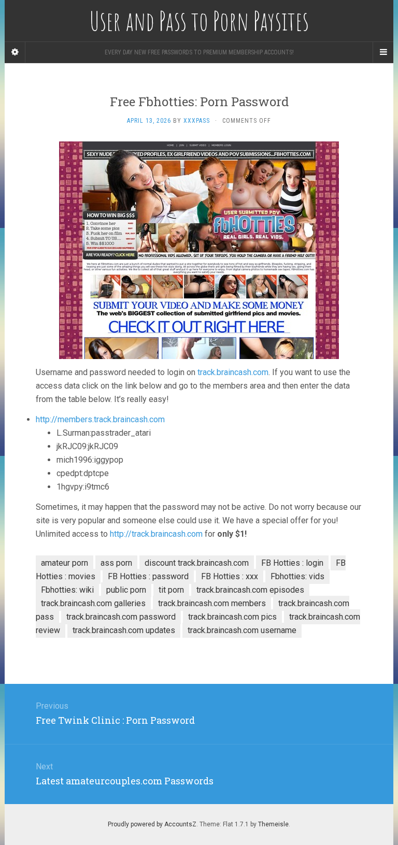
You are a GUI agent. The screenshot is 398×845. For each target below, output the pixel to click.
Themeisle (273, 824)
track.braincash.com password (121, 617)
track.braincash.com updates (124, 630)
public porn (126, 590)
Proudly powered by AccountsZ (152, 824)
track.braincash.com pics (232, 617)
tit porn (171, 590)
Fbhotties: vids (297, 576)
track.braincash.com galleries (93, 603)
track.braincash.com (232, 372)
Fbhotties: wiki (67, 590)
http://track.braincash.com (156, 534)
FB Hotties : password (148, 576)
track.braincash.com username (242, 630)
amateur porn (64, 563)
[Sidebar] (15, 52)
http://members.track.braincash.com (100, 419)
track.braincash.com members (212, 603)
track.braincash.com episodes (250, 590)
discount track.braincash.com (197, 563)
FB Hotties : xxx (229, 576)
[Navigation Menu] (383, 52)
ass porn (116, 563)
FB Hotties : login (292, 563)
